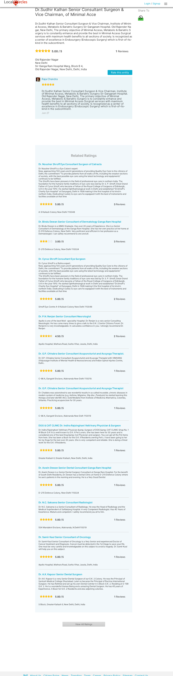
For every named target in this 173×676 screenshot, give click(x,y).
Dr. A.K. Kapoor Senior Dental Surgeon (60, 574)
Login (147, 3)
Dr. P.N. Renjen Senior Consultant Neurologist (65, 316)
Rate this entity (120, 72)
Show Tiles (166, 3)
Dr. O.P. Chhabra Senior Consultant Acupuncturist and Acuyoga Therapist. (81, 353)
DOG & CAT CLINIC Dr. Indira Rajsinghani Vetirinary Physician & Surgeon (80, 425)
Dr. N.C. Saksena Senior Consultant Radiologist (65, 502)
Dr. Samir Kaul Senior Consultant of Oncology (65, 537)
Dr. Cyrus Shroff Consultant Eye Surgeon (62, 258)
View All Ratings (83, 624)
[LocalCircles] (15, 3)
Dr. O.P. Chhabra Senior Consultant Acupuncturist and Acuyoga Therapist (81, 388)
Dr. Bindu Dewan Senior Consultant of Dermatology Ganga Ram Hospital (80, 221)
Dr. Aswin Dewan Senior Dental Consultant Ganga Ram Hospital (75, 467)
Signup (156, 3)
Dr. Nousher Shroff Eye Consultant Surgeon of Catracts (70, 164)
